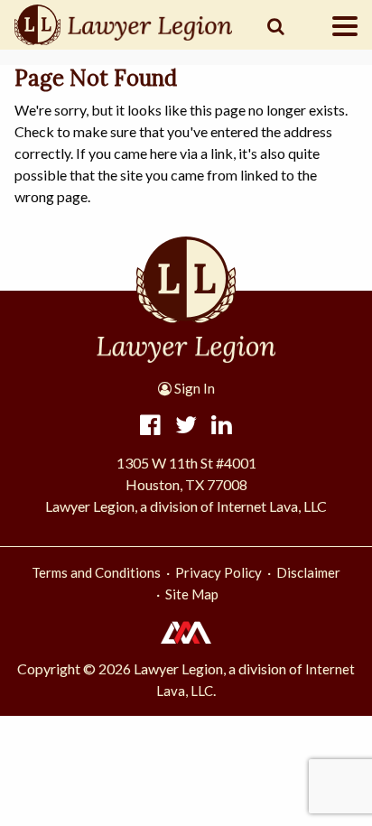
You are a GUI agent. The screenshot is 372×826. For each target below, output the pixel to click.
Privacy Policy (218, 572)
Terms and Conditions (96, 572)
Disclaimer (308, 572)
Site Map (192, 594)
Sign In (193, 388)
